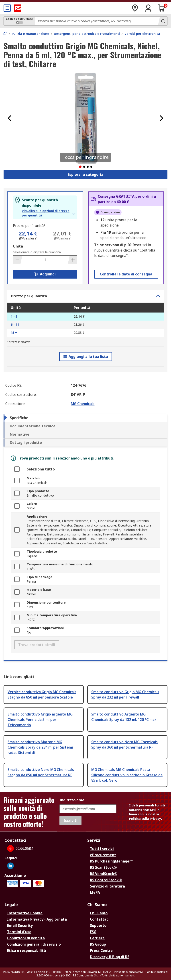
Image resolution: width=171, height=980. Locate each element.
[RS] (17, 8)
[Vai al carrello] (161, 8)
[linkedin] (10, 865)
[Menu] (7, 8)
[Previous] (10, 118)
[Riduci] (17, 260)
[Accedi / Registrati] (148, 8)
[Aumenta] (72, 260)
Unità (18, 246)
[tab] (85, 418)
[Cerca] (162, 21)
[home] (5, 33)
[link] (48, 213)
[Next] (161, 118)
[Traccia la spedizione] (135, 8)
